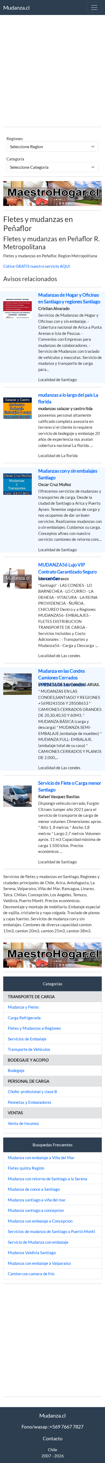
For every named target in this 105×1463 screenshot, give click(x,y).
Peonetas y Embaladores (29, 1102)
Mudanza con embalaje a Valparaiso (39, 1263)
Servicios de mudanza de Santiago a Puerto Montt (51, 1231)
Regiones (14, 138)
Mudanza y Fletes (23, 1007)
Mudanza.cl (16, 7)
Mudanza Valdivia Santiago (32, 1252)
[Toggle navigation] (94, 7)
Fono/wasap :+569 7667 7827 (52, 1427)
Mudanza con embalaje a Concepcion (40, 1221)
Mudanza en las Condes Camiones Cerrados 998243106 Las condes (61, 677)
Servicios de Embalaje (27, 1038)
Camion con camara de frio (31, 1273)
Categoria (15, 158)
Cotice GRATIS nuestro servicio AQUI (36, 266)
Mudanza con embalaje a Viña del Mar (41, 1157)
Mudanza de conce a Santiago (34, 1189)
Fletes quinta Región (26, 1168)
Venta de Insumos (23, 1123)
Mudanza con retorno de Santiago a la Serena (47, 1178)
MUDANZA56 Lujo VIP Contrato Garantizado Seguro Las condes (67, 571)
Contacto (52, 1438)
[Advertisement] (52, 70)
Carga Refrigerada (24, 1017)
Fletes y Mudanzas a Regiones (34, 1028)
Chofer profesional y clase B (32, 1091)
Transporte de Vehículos (29, 1049)
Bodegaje (16, 1070)
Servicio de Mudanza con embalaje (38, 1242)
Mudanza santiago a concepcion (36, 1210)
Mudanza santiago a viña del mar (37, 1199)
